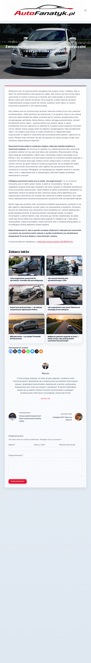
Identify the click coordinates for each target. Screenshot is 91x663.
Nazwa (12, 445)
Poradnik (56, 56)
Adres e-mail (39, 445)
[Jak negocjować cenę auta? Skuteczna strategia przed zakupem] (64, 295)
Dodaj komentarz (16, 455)
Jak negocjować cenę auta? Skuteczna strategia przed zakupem (64, 308)
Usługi (63, 56)
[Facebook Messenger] (32, 351)
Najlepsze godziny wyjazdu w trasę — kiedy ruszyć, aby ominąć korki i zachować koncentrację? (63, 338)
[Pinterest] (24, 351)
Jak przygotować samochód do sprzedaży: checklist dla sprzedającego (26, 279)
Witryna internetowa (67, 445)
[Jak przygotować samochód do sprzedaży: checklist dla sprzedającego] (27, 266)
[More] (41, 351)
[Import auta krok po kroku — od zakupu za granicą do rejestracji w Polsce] (27, 295)
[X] (15, 351)
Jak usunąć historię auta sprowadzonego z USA (58, 279)
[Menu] (85, 10)
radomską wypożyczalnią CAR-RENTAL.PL (55, 242)
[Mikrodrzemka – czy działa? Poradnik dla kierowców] (27, 324)
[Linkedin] (19, 351)
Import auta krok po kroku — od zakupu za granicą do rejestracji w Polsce (26, 308)
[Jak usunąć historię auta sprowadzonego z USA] (64, 266)
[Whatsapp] (28, 351)
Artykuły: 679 (45, 398)
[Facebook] (11, 351)
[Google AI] (37, 351)
